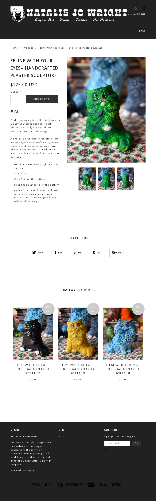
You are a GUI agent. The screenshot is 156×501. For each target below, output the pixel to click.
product (28, 48)
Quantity (15, 92)
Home (14, 48)
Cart (142, 31)
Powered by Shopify (22, 470)
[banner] (78, 14)
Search (61, 436)
